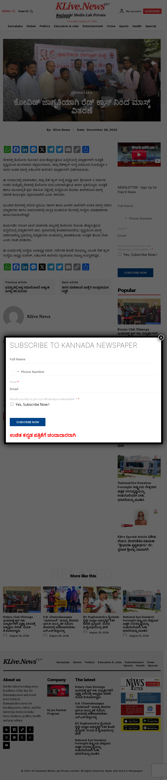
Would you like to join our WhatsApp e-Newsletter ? (44, 399)
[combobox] (15, 372)
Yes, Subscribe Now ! (32, 404)
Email (14, 382)
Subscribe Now (27, 422)
